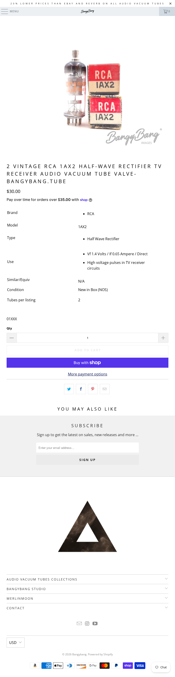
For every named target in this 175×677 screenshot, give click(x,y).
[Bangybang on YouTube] (95, 624)
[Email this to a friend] (105, 389)
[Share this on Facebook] (81, 389)
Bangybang (79, 654)
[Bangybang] (87, 11)
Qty (9, 328)
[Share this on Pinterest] (93, 389)
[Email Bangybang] (79, 624)
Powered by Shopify (100, 654)
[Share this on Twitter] (69, 389)
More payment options (87, 374)
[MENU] (2, 11)
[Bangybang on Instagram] (87, 624)
